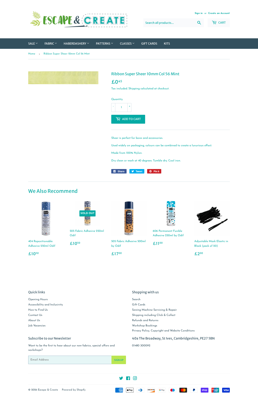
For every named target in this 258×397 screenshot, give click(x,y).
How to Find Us (38, 309)
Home (31, 53)
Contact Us (35, 315)
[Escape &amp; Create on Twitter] (121, 379)
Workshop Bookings (144, 325)
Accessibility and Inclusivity (45, 304)
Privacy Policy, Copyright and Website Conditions (163, 330)
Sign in (199, 13)
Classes (126, 43)
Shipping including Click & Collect (153, 315)
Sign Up (118, 359)
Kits (167, 43)
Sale (31, 43)
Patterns (103, 43)
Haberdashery (75, 43)
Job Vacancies (37, 325)
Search (136, 299)
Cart (222, 22)
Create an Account (219, 13)
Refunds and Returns (145, 320)
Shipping (134, 88)
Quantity (117, 99)
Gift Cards (149, 43)
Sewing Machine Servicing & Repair (154, 309)
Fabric (50, 43)
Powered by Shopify (73, 390)
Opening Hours (38, 299)
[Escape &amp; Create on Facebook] (128, 379)
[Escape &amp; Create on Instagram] (135, 379)
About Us (34, 320)
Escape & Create (48, 390)
